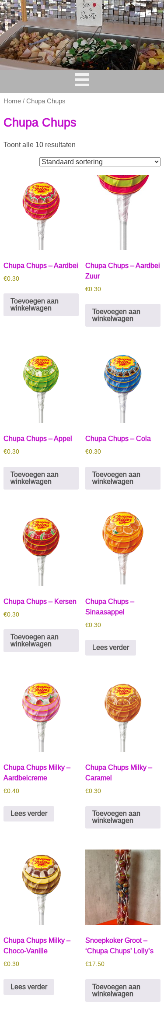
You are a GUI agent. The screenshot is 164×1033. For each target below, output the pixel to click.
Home (12, 101)
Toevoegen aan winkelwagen (34, 304)
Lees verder (110, 647)
